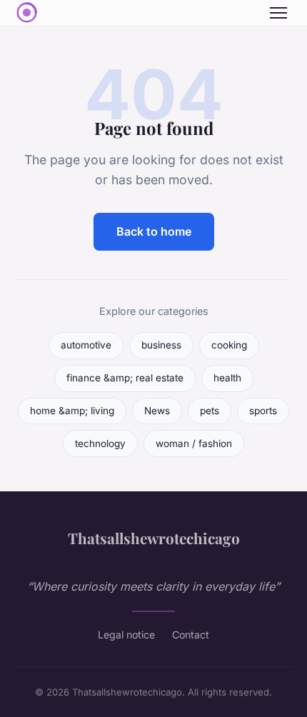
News (157, 410)
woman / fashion (194, 443)
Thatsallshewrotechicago (154, 538)
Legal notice (126, 634)
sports (263, 410)
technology (100, 443)
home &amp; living (72, 410)
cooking (229, 345)
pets (209, 410)
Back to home (153, 231)
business (161, 345)
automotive (86, 345)
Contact (190, 634)
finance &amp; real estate (124, 377)
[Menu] (278, 12)
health (227, 377)
